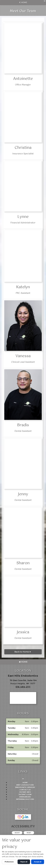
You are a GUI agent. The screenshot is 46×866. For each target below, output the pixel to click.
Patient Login (25, 794)
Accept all (37, 862)
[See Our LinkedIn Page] (26, 817)
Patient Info (25, 792)
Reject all (23, 862)
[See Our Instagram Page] (19, 817)
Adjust (17, 833)
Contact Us (25, 790)
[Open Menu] (23, 778)
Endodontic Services (25, 787)
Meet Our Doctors (25, 785)
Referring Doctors (25, 799)
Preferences (9, 862)
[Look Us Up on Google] (23, 817)
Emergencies (25, 797)
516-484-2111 (23, 687)
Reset (29, 833)
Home (24, 2)
